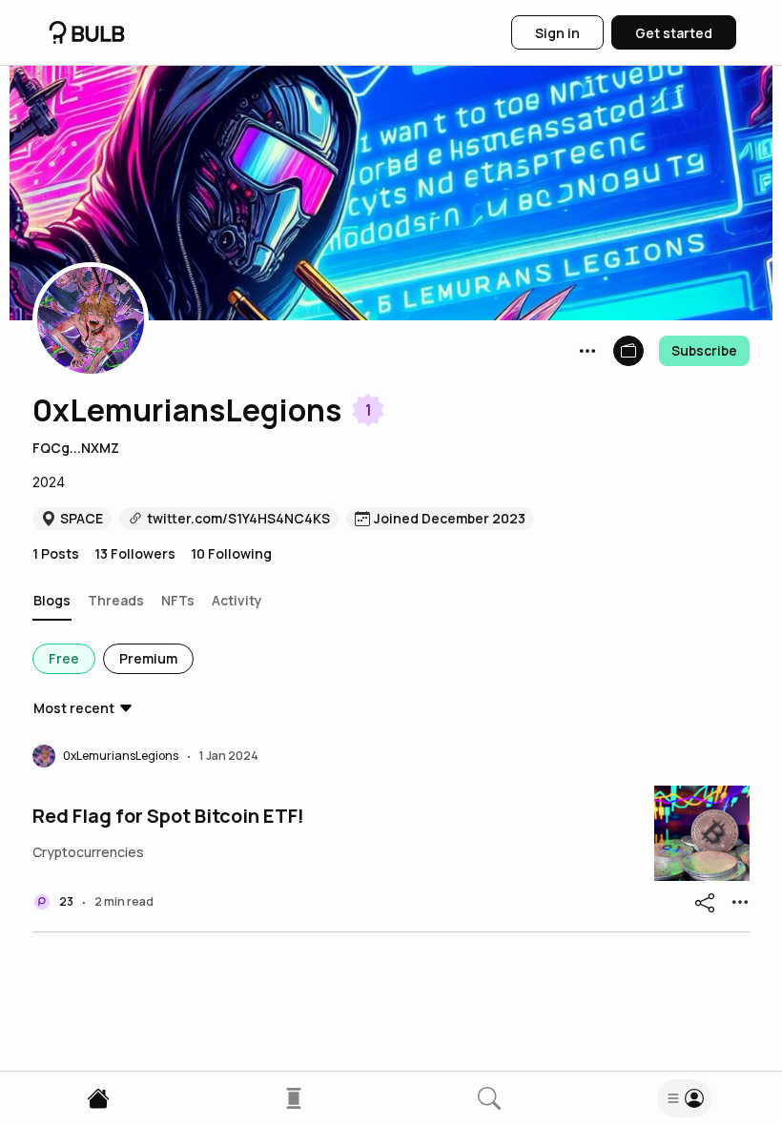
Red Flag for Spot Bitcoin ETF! (168, 816)
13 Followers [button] (134, 553)
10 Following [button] (231, 553)
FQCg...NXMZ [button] (75, 448)
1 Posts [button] (55, 553)
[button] (90, 320)
